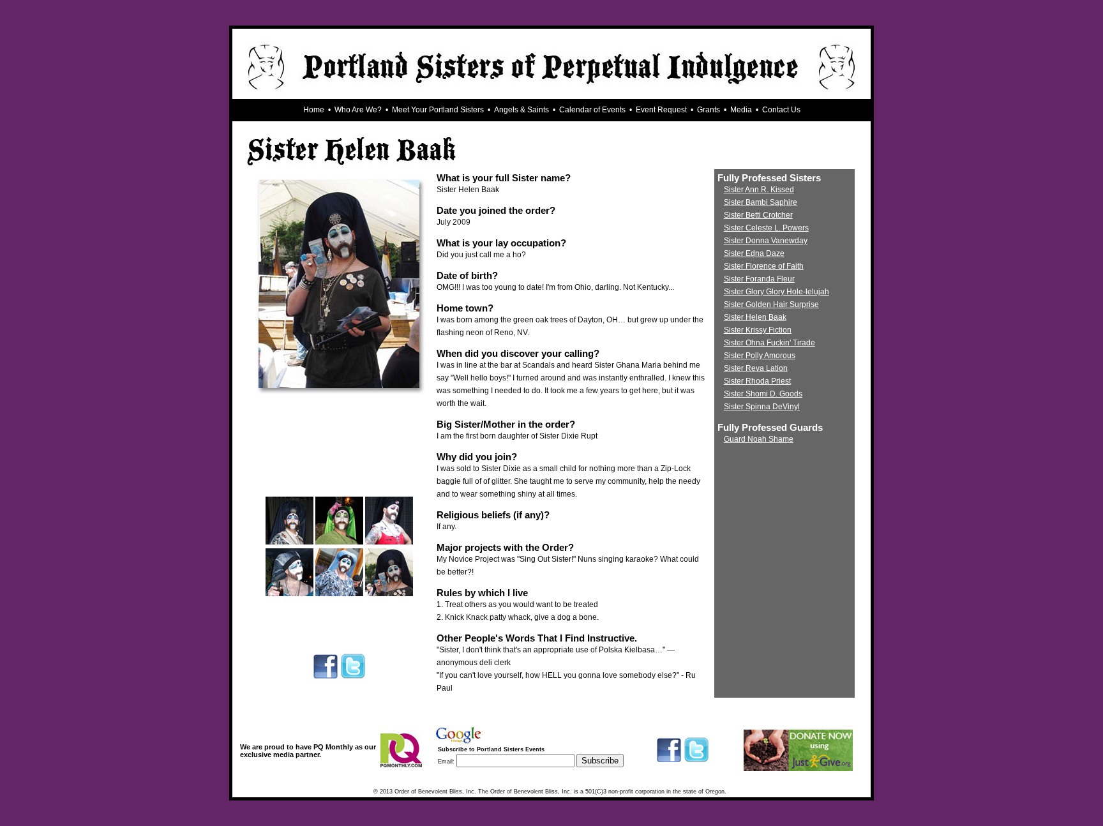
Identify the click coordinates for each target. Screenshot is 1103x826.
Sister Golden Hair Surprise (771, 304)
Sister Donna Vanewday (765, 240)
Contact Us (781, 109)
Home (313, 109)
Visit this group (604, 772)
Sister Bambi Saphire (760, 202)
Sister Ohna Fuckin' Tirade (769, 342)
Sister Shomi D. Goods (763, 393)
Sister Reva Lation (756, 368)
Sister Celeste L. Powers (766, 227)
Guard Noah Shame (758, 439)
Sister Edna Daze (754, 253)
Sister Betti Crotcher (758, 215)
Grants (708, 109)
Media (741, 109)
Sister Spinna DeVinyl (762, 406)
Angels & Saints (521, 109)
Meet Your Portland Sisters (438, 109)
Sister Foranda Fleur (759, 278)
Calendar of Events (592, 109)
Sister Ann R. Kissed (759, 189)
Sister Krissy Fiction (758, 330)
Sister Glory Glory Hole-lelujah (776, 291)
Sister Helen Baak (755, 317)
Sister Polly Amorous (759, 355)
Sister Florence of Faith (764, 266)
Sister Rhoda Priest (757, 381)
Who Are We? (358, 109)
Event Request (661, 109)
